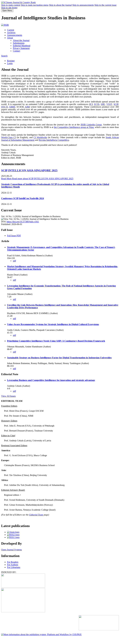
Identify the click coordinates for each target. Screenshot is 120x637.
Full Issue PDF (14, 235)
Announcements (14, 35)
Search (4, 56)
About (10, 38)
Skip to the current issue (105, 5)
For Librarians (13, 567)
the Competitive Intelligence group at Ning (74, 127)
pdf (14, 261)
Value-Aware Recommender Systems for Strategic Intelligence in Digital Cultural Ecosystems (53, 324)
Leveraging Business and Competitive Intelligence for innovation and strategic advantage (51, 380)
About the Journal (21, 40)
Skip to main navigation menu (34, 5)
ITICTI (4, 107)
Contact (16, 51)
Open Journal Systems (11, 549)
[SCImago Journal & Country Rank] (18, 2)
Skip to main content (10, 5)
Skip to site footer (9, 7)
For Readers (12, 562)
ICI (91, 104)
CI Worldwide (40, 137)
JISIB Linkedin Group (91, 124)
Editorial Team (36, 514)
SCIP (116, 104)
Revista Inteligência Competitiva (54, 140)
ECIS (96, 104)
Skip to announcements (83, 5)
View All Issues (8, 396)
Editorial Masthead (21, 45)
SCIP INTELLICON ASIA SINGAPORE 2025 (29, 170)
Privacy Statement (21, 48)
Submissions (18, 43)
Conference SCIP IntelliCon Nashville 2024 (22, 198)
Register (11, 60)
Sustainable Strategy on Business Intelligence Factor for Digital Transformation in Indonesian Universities (59, 357)
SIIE (103, 104)
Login (10, 63)
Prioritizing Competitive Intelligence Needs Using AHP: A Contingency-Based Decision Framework (56, 341)
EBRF (12, 107)
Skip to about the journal (60, 5)
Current (10, 30)
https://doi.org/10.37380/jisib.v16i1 (23, 221)
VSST (109, 104)
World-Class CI (8, 137)
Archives (11, 32)
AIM (27, 107)
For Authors (12, 564)
